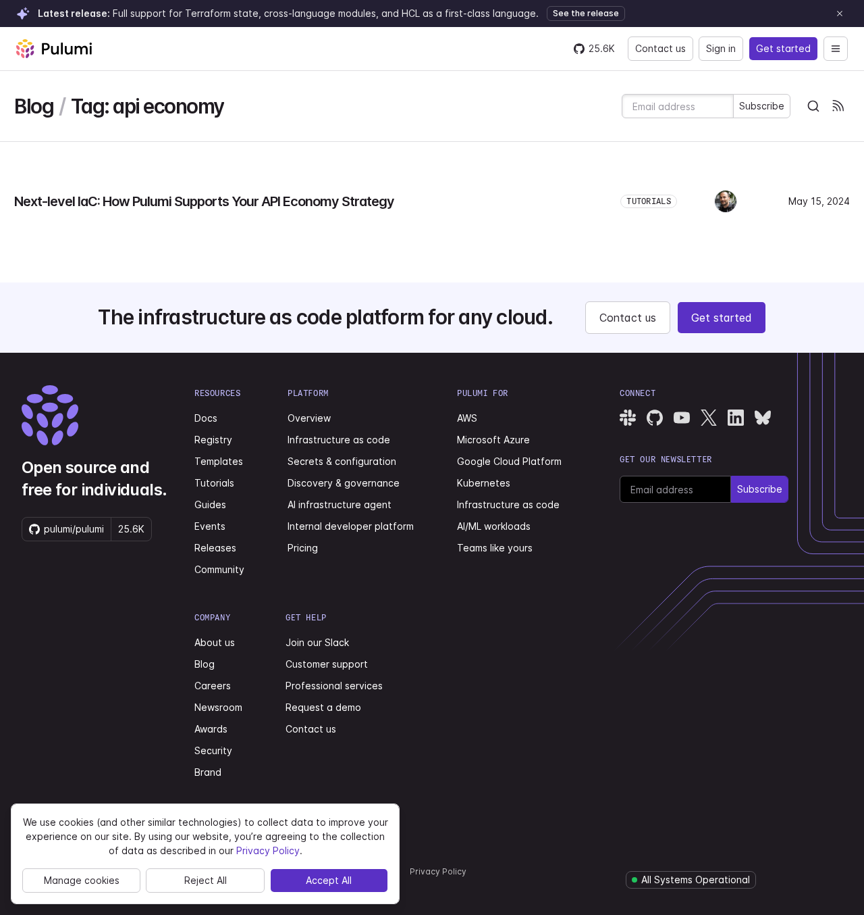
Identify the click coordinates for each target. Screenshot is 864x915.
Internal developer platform (351, 526)
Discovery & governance (344, 483)
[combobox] (813, 106)
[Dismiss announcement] (840, 13)
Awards (210, 729)
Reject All (205, 880)
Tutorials (214, 483)
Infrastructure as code (339, 439)
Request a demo (323, 707)
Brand (207, 772)
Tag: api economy (147, 106)
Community (219, 569)
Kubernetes (483, 483)
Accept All (329, 880)
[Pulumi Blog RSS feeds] (838, 106)
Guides (210, 504)
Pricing (303, 547)
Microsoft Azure (493, 439)
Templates (218, 461)
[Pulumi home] (54, 48)
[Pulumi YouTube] (682, 418)
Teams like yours (495, 547)
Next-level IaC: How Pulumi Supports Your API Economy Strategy (204, 201)
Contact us (660, 48)
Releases (215, 547)
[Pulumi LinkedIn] (736, 418)
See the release (586, 13)
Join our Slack (317, 642)
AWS (467, 418)
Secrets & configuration (342, 461)
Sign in (721, 48)
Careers (212, 685)
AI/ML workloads (494, 526)
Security (213, 750)
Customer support (327, 664)
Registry (213, 439)
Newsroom (218, 707)
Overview (309, 418)
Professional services (334, 685)
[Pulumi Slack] (628, 418)
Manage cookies (81, 880)
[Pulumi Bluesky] (763, 418)
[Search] (813, 106)
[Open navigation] (836, 48)
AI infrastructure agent (340, 504)
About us (214, 642)
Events (209, 526)
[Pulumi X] (709, 418)
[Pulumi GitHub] (655, 418)
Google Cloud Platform (509, 461)
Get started (783, 48)
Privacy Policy (438, 871)
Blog (33, 106)
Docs (205, 418)
